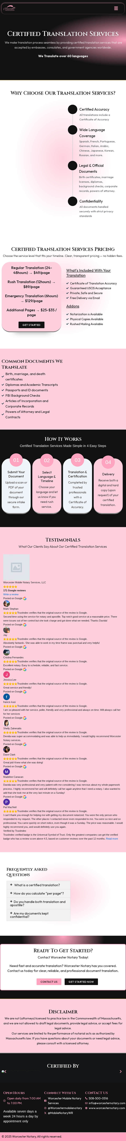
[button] (116, 8)
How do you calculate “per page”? (39, 893)
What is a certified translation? (37, 885)
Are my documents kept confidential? (29, 915)
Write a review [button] (11, 594)
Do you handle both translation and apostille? (37, 903)
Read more (112, 838)
